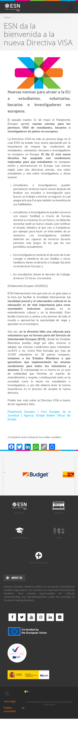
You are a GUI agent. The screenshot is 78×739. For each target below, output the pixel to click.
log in (7, 693)
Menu (71, 7)
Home (7, 17)
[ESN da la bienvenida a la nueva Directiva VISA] (39, 73)
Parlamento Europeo (21, 411)
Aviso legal (10, 701)
